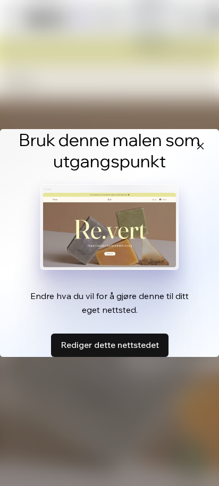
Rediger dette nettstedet (110, 344)
